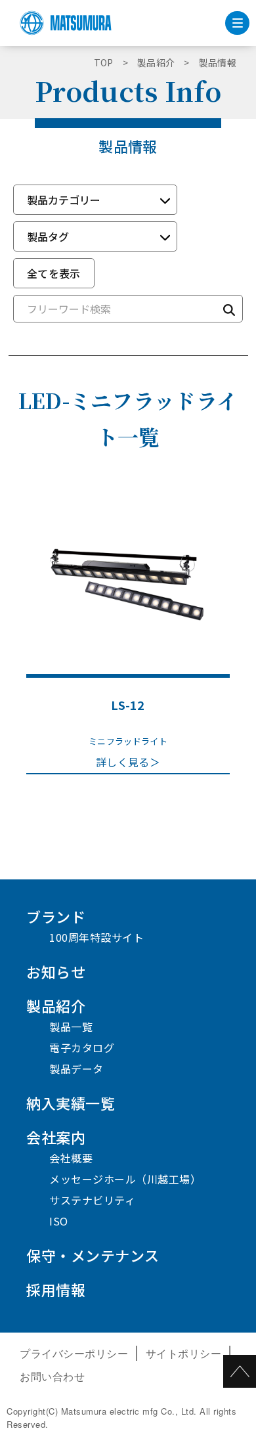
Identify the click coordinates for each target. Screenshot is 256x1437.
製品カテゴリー (63, 200)
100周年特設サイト (96, 937)
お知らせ (55, 971)
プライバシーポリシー (74, 1353)
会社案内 (55, 1136)
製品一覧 (71, 1026)
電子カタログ (81, 1047)
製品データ (76, 1068)
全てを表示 (54, 273)
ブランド (55, 916)
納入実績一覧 (70, 1102)
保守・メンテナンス (93, 1255)
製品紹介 (55, 1005)
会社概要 (71, 1158)
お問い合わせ (52, 1376)
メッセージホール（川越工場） (125, 1179)
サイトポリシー (184, 1353)
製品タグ (48, 236)
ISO (58, 1221)
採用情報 (55, 1289)
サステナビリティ (92, 1200)
